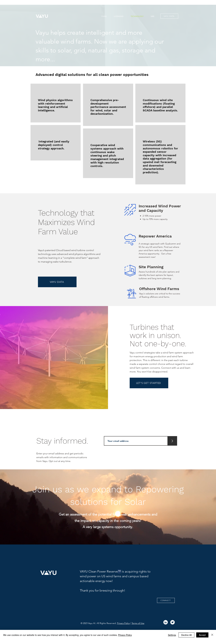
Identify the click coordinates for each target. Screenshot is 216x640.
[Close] (212, 634)
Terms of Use (138, 623)
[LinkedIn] (165, 622)
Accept (202, 635)
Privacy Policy (123, 623)
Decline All (186, 635)
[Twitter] (172, 622)
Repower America (155, 236)
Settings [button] (172, 635)
